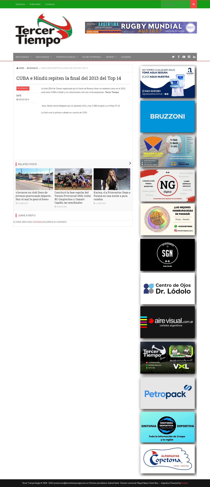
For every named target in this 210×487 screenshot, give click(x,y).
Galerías (126, 57)
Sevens (110, 57)
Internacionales (65, 57)
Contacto (50, 4)
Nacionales (42, 57)
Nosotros (20, 4)
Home (21, 68)
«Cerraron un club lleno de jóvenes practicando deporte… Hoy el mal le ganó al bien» (34, 196)
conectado (37, 222)
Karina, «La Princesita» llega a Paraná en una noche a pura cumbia (112, 196)
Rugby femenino (91, 57)
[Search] (193, 4)
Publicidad (35, 4)
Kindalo (184, 483)
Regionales (22, 57)
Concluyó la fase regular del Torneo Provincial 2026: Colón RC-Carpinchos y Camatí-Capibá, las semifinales (73, 197)
